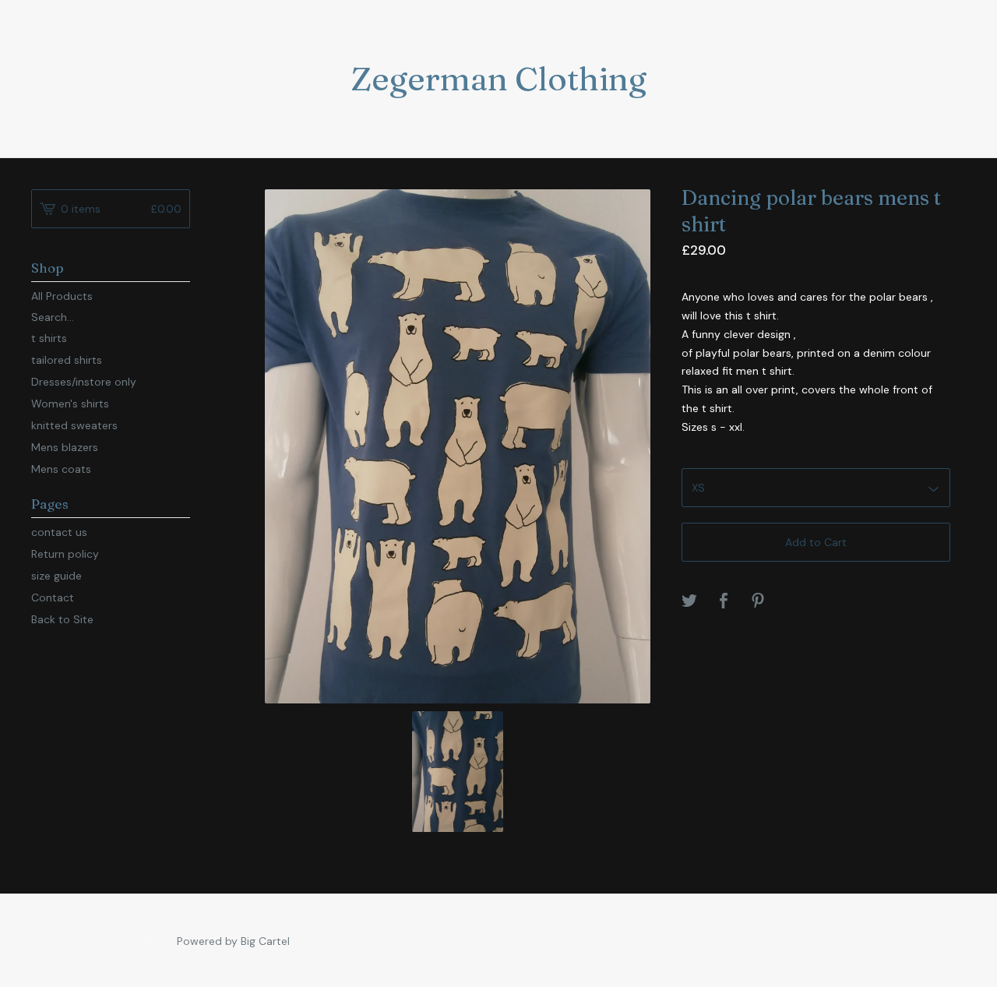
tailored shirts (66, 360)
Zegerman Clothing (498, 78)
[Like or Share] (723, 602)
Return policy (65, 554)
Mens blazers (64, 447)
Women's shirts (70, 404)
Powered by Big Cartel (233, 941)
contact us (59, 532)
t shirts (49, 338)
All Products (62, 296)
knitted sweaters (74, 425)
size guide (56, 576)
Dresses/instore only (83, 382)
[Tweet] (689, 602)
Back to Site (62, 619)
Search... (52, 317)
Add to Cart (816, 542)
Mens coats (61, 469)
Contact (52, 597)
